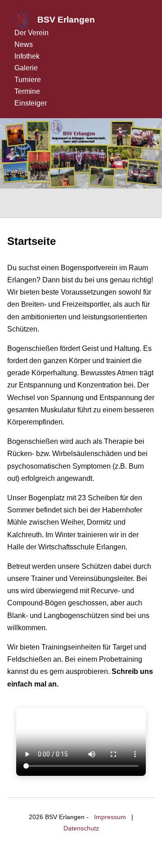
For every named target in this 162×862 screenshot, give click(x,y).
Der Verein (31, 33)
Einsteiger (30, 103)
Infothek (27, 56)
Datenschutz (81, 828)
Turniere (27, 79)
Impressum (110, 817)
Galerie (26, 68)
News (23, 44)
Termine (27, 91)
